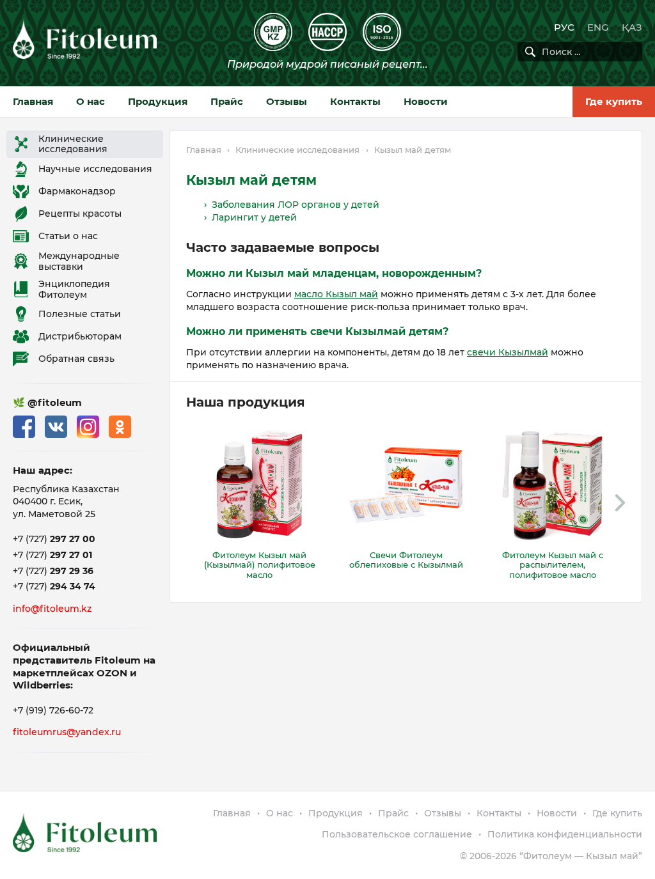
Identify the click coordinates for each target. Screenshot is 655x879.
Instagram (88, 427)
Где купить (613, 101)
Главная (33, 101)
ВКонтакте (56, 427)
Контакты (355, 101)
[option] (259, 503)
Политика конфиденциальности (564, 834)
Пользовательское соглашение (397, 834)
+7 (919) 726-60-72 (53, 710)
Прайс (226, 101)
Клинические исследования (297, 149)
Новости (426, 101)
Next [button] (620, 503)
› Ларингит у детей (250, 217)
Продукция (157, 101)
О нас (90, 101)
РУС (564, 27)
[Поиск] (530, 51)
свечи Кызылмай (507, 352)
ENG (598, 27)
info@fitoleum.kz (52, 608)
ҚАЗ (632, 27)
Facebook (24, 427)
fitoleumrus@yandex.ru (67, 732)
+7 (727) (54, 539)
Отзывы (286, 101)
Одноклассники (120, 427)
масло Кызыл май (336, 294)
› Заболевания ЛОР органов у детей (291, 204)
